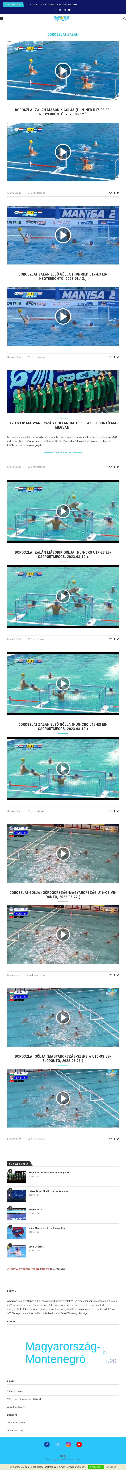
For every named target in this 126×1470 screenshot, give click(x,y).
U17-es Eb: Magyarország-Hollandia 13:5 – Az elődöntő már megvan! (63, 425)
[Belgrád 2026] (16, 1214)
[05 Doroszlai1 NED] (64, 288)
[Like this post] (110, 193)
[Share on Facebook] (114, 193)
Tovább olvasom (63, 452)
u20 (111, 1361)
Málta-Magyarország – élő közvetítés (47, 1228)
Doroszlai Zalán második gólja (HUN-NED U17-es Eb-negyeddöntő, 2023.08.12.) (63, 112)
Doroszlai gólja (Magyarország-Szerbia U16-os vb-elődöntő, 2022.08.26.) (63, 1058)
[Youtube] (69, 10)
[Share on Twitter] (118, 193)
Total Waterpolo (16, 1422)
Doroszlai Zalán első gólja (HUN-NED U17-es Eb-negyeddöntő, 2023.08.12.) (63, 276)
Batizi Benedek (36, 1246)
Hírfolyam (63, 418)
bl (105, 1352)
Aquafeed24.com (16, 1407)
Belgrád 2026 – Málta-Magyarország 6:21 (49, 1172)
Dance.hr (12, 1414)
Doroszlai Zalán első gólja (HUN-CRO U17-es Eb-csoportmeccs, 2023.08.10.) (63, 726)
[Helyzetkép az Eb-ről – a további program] (16, 1196)
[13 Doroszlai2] (64, 566)
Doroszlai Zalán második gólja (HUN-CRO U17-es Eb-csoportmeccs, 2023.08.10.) (63, 554)
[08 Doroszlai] (64, 1070)
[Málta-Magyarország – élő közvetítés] (16, 1233)
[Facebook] (56, 10)
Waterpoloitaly (15, 1430)
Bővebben (111, 1467)
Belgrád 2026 (39, 5)
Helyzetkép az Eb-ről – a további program (49, 1191)
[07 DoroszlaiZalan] (64, 906)
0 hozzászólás (38, 193)
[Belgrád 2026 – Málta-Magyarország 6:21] (16, 1177)
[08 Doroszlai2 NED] (64, 123)
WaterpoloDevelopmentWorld (24, 1399)
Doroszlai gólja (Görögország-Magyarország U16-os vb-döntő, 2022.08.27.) (63, 894)
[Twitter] (60, 10)
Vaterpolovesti (15, 1391)
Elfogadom (95, 1467)
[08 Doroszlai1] (64, 738)
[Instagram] (65, 10)
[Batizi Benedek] (16, 1251)
